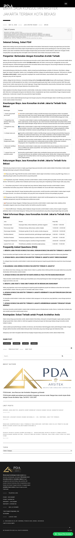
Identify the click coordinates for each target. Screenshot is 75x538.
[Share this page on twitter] (25, 343)
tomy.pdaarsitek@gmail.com (11, 511)
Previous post (14, 349)
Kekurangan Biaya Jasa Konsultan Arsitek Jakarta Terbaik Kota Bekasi (27, 35)
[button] (63, 534)
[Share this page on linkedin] (34, 343)
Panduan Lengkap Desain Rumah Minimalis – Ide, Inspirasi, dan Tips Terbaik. (31, 417)
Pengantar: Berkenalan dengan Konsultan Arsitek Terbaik (23, 33)
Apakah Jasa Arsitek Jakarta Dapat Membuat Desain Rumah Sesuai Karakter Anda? (33, 410)
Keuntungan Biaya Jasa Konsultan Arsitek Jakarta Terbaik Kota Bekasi (27, 34)
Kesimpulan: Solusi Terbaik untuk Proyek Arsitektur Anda (23, 38)
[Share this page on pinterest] (16, 343)
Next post (28, 349)
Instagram (6, 513)
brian (46, 24)
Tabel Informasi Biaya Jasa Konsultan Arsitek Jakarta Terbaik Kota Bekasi (28, 36)
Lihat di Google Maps (9, 523)
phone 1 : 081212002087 (9, 497)
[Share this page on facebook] (7, 343)
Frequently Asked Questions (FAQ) (15, 37)
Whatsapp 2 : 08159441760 (9, 504)
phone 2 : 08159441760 (8, 499)
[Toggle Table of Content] (68, 30)
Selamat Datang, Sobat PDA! (13, 32)
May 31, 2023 (13, 24)
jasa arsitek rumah (30, 24)
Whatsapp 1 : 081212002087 (10, 501)
